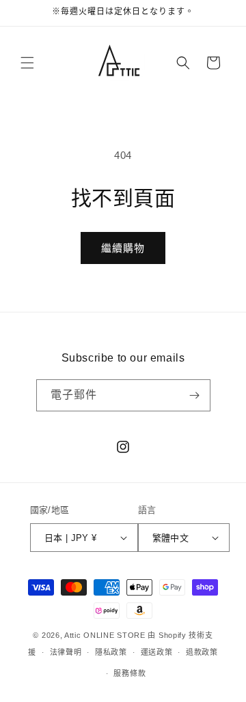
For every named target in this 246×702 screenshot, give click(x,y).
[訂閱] (195, 395)
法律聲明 (66, 652)
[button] (27, 63)
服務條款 (129, 673)
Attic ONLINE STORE (105, 635)
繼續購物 (123, 248)
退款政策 (202, 652)
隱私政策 (111, 652)
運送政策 (157, 652)
